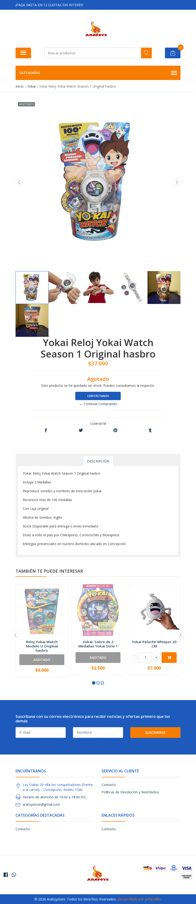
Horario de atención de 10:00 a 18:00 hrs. (54, 797)
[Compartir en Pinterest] (115, 430)
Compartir (98, 424)
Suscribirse (155, 732)
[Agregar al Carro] (169, 657)
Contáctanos (98, 396)
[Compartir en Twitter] (81, 430)
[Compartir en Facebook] (46, 430)
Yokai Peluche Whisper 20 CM (154, 643)
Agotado (41, 659)
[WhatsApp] (14, 874)
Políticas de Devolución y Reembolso (130, 792)
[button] (94, 683)
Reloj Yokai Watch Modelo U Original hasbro (42, 646)
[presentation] (19, 181)
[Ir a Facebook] (6, 874)
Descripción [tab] (98, 461)
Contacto (109, 784)
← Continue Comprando (98, 404)
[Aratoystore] (96, 30)
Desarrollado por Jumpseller (139, 899)
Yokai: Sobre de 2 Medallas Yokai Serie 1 (98, 643)
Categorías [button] (29, 72)
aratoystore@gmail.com (41, 804)
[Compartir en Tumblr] (150, 430)
